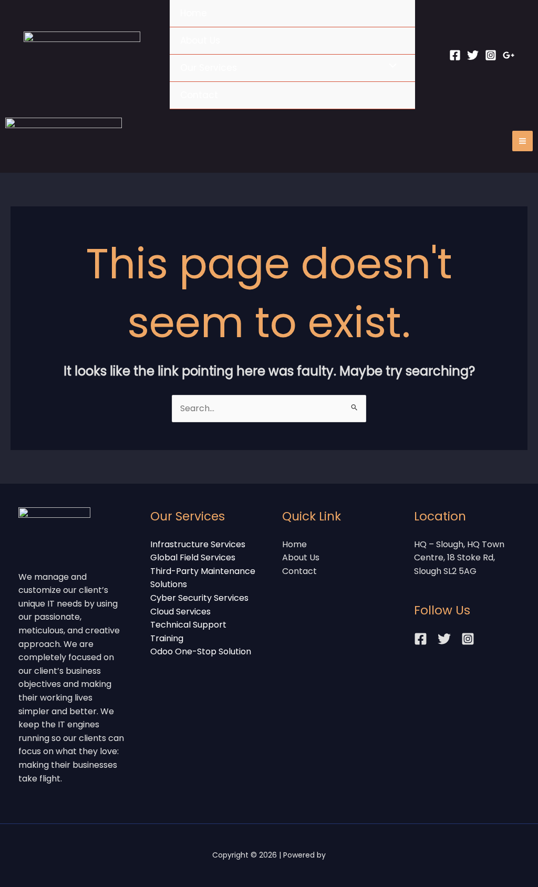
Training (166, 638)
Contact (199, 95)
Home (193, 13)
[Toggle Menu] (390, 66)
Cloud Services (180, 612)
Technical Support (188, 625)
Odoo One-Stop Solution (200, 651)
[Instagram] (490, 55)
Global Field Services (192, 557)
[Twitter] (473, 55)
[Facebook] (455, 55)
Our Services (208, 67)
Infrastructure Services (197, 544)
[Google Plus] (508, 55)
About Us (200, 40)
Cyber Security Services (199, 598)
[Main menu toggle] (522, 141)
